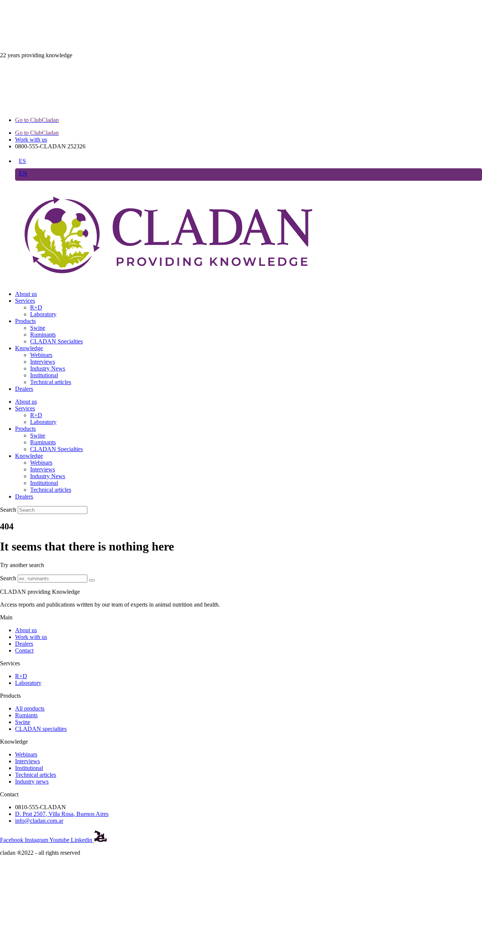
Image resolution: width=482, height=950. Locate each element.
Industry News (47, 368)
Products (25, 321)
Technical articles (50, 382)
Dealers (24, 389)
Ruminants (43, 334)
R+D (36, 307)
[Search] (92, 580)
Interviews (42, 361)
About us (26, 294)
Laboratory (43, 314)
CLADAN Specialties (56, 341)
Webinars (41, 355)
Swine (37, 328)
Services (25, 300)
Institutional (44, 375)
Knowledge (29, 348)
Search (8, 509)
